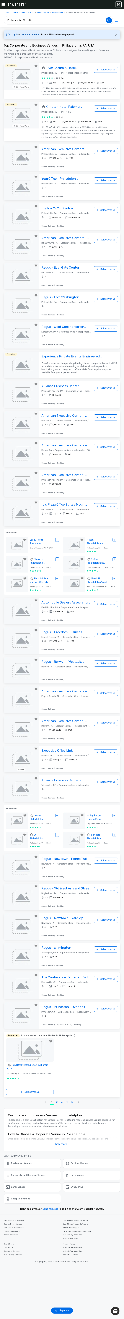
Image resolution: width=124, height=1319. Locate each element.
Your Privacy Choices (13, 1255)
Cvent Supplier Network (14, 1220)
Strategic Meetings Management (77, 1231)
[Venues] (119, 4)
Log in (14, 34)
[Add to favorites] (36, 66)
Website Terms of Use (72, 1251)
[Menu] (3, 4)
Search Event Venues (13, 1224)
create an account (31, 34)
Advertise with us (70, 1255)
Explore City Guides (12, 1231)
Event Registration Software (75, 1224)
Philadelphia (57, 12)
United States (27, 12)
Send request (50, 1208)
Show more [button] (60, 1144)
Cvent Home (9, 1244)
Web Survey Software (72, 1235)
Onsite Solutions (11, 1235)
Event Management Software (75, 1220)
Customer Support (12, 1251)
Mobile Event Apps (71, 1228)
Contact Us (8, 1247)
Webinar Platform (70, 1238)
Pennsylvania (43, 12)
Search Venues (11, 12)
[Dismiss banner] (116, 34)
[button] (72, 82)
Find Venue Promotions (14, 1228)
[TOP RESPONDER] (43, 68)
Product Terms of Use (72, 1247)
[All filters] (116, 20)
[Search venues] (109, 20)
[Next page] (78, 1102)
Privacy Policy (69, 1244)
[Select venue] (57, 540)
